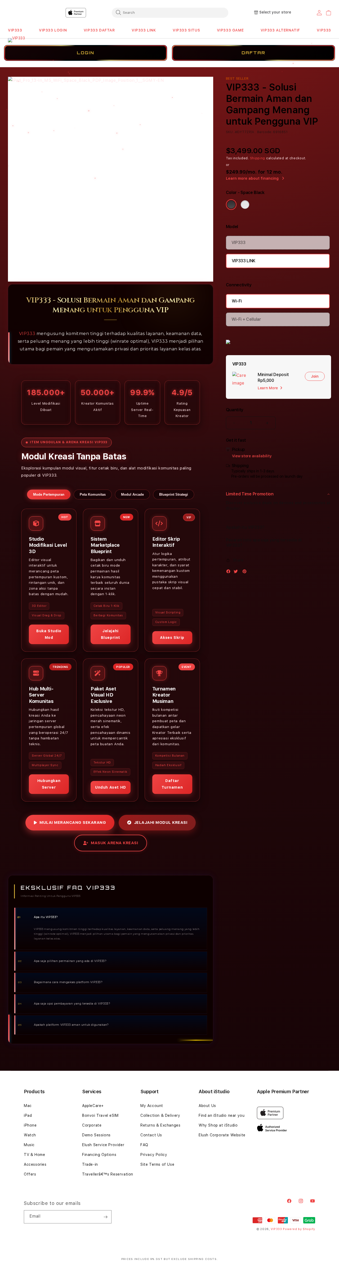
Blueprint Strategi (173, 494)
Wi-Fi (237, 301)
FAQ (144, 1145)
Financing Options (99, 1155)
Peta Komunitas (93, 494)
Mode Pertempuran (48, 494)
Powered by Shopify (299, 1229)
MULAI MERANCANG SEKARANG (72, 822)
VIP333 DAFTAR (99, 30)
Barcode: (264, 132)
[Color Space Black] (231, 204)
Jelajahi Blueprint (110, 634)
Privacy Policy (153, 1155)
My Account (151, 1106)
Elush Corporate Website (222, 1135)
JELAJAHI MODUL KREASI (161, 822)
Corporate (91, 1125)
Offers (30, 1174)
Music (29, 1145)
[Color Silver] (245, 204)
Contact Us (151, 1135)
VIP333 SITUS (186, 30)
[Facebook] (229, 572)
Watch (30, 1135)
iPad (28, 1115)
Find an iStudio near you (221, 1115)
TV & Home (34, 1155)
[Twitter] (237, 572)
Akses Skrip (172, 638)
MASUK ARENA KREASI (114, 842)
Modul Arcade (132, 494)
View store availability (252, 456)
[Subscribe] (105, 1216)
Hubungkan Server (48, 784)
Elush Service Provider (103, 1145)
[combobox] (170, 12)
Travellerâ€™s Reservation (107, 1174)
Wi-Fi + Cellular (246, 319)
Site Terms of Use (157, 1164)
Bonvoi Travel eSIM (100, 1115)
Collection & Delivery (160, 1115)
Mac (28, 1106)
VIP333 (15, 30)
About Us (207, 1106)
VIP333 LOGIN (53, 30)
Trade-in (90, 1164)
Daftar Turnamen (172, 784)
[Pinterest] (245, 572)
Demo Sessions (96, 1135)
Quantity (234, 409)
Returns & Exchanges (160, 1125)
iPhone (30, 1125)
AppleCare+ (93, 1106)
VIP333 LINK (144, 30)
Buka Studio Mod (48, 634)
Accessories (35, 1164)
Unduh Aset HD (110, 787)
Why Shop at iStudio (218, 1125)
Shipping (257, 158)
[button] (15, 30)
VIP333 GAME (230, 30)
